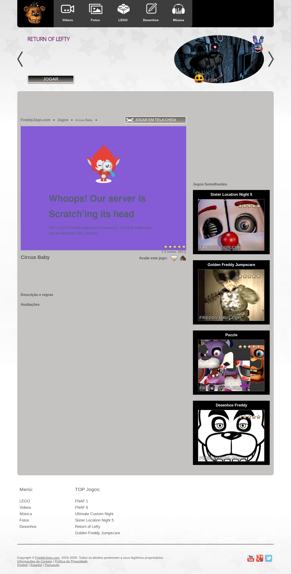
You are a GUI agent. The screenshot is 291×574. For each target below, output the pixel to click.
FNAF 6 (81, 507)
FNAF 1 (81, 501)
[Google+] (259, 558)
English (22, 565)
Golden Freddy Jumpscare (97, 533)
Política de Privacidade (71, 561)
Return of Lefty (87, 526)
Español (36, 565)
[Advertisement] (145, 103)
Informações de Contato (34, 561)
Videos (67, 20)
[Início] (34, 14)
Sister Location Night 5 (94, 520)
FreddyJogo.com (35, 120)
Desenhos (151, 20)
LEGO (123, 20)
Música (178, 20)
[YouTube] (250, 558)
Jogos (62, 120)
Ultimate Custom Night (94, 514)
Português (52, 565)
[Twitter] (268, 558)
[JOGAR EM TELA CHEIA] (51, 126)
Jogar (50, 79)
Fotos (95, 20)
